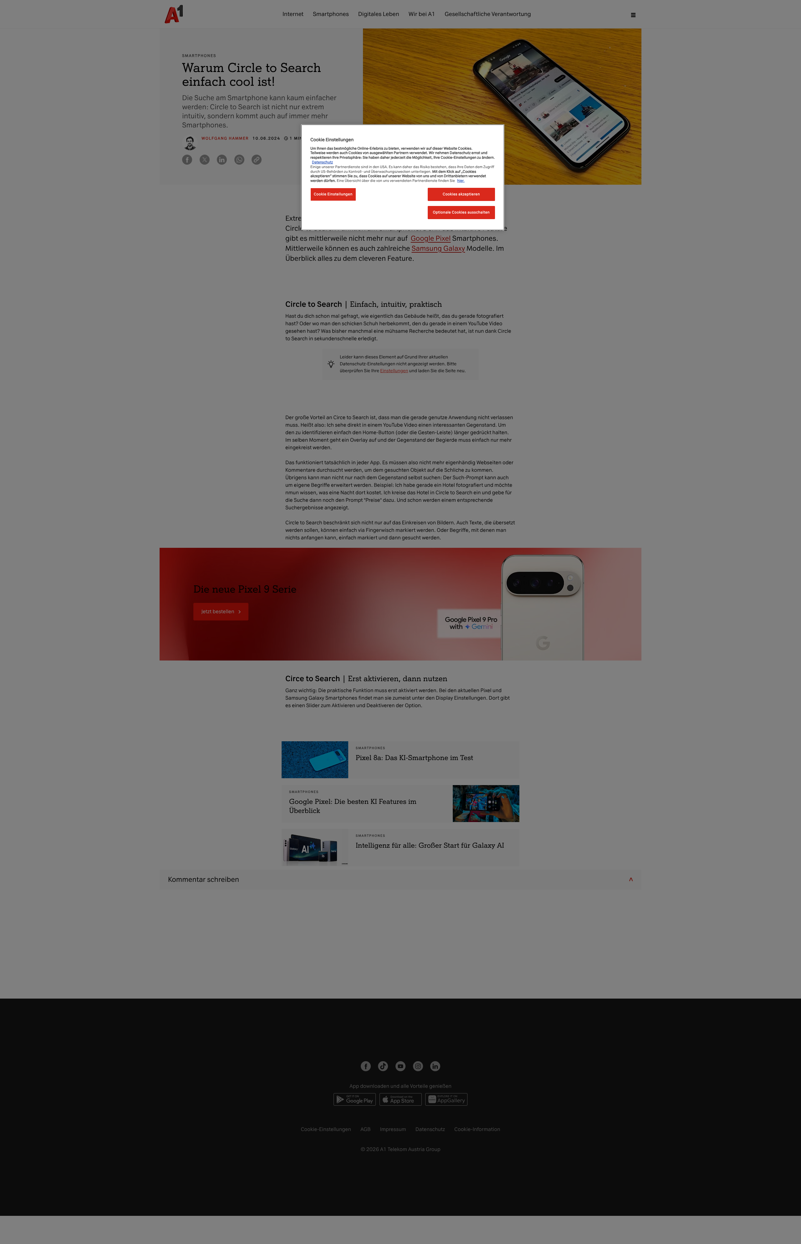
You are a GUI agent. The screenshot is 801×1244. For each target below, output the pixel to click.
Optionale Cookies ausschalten (461, 212)
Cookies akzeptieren (461, 194)
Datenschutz (322, 162)
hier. (461, 180)
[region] (402, 177)
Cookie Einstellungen (333, 194)
